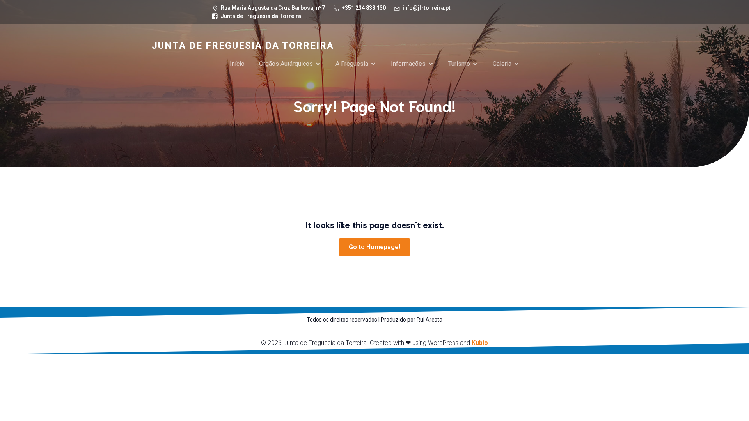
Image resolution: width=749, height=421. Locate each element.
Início (237, 63)
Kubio (480, 343)
